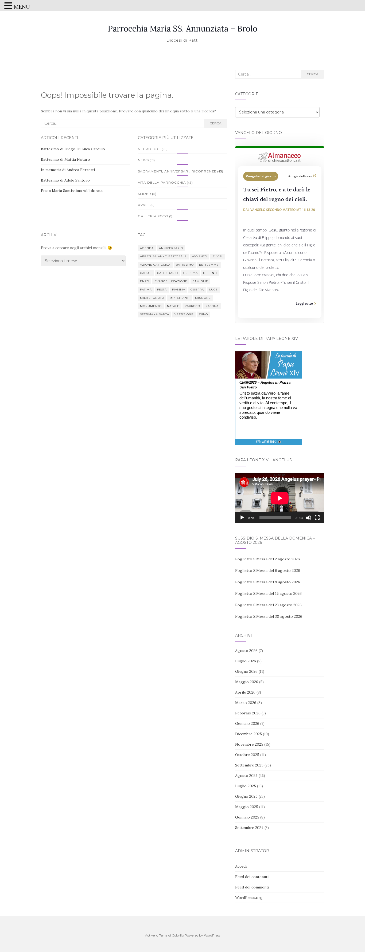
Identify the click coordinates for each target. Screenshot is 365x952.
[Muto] (308, 517)
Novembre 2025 (249, 744)
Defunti (210, 273)
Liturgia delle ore (299, 176)
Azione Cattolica (155, 264)
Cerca (216, 123)
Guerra (197, 289)
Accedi (241, 866)
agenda (147, 248)
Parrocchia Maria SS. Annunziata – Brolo (182, 29)
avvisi (217, 256)
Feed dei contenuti (252, 876)
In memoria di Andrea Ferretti (68, 169)
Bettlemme (209, 264)
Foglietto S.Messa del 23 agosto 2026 (268, 605)
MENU (22, 6)
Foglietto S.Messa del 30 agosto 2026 (268, 616)
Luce (213, 289)
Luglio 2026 (245, 661)
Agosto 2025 (246, 775)
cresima (190, 273)
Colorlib (178, 935)
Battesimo (185, 264)
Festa (162, 289)
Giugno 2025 (246, 796)
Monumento (151, 306)
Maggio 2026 (246, 681)
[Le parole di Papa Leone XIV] (268, 355)
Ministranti (179, 298)
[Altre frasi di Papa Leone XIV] (268, 444)
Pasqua (212, 306)
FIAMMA (178, 289)
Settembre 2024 (249, 827)
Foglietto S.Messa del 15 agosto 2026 (268, 593)
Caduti (146, 273)
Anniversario (171, 248)
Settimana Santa (154, 314)
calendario (167, 273)
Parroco (192, 306)
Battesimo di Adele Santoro (65, 180)
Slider (144, 194)
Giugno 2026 (246, 671)
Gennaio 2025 (247, 817)
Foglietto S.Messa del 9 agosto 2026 (267, 582)
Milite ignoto (152, 298)
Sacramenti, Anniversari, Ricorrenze (177, 171)
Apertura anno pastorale (163, 256)
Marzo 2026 (245, 702)
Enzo (144, 281)
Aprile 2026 (245, 692)
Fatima (146, 289)
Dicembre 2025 (248, 733)
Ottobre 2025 (247, 754)
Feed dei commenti (252, 887)
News (143, 160)
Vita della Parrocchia (162, 182)
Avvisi (144, 205)
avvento (199, 256)
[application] (279, 498)
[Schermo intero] (317, 517)
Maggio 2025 (246, 806)
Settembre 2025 (249, 765)
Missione (203, 298)
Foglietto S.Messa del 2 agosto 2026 (267, 559)
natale (173, 306)
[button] (9, 6)
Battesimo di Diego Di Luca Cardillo (73, 149)
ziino (203, 314)
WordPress (212, 935)
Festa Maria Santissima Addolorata (72, 190)
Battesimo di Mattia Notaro (65, 159)
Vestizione (183, 314)
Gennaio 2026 (247, 723)
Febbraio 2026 (248, 713)
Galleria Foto (153, 216)
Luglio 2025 (245, 786)
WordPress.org (249, 897)
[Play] (242, 517)
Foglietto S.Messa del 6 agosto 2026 (267, 570)
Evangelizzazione (170, 281)
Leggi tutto (304, 303)
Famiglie (200, 281)
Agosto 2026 (246, 650)
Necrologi (149, 149)
